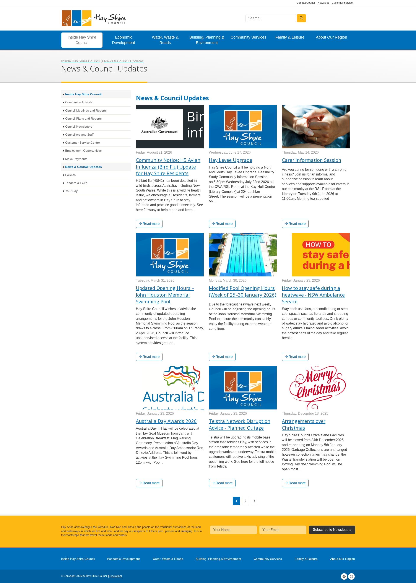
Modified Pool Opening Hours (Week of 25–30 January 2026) (242, 291)
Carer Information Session (311, 160)
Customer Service (342, 2)
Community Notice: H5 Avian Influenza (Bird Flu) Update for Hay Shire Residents (168, 167)
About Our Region (331, 37)
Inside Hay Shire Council (82, 40)
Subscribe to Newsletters (332, 529)
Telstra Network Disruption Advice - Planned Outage (239, 424)
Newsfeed (324, 2)
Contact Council (306, 2)
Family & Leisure (289, 37)
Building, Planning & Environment (206, 40)
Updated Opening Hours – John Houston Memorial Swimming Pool (165, 295)
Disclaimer (115, 576)
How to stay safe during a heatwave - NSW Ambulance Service (313, 295)
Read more (151, 224)
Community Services (248, 37)
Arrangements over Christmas (303, 424)
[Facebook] (344, 576)
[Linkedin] (351, 576)
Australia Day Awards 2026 (166, 421)
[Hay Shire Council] (93, 18)
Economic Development (123, 40)
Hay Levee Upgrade (230, 160)
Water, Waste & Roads (165, 40)
